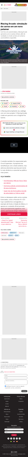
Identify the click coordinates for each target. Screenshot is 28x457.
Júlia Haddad (6, 91)
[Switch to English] (14, 441)
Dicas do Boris (7, 416)
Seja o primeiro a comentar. (8, 97)
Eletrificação (7, 421)
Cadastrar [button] (14, 435)
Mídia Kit (7, 406)
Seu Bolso (11, 235)
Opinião (21, 411)
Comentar (24, 391)
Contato (7, 403)
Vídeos (17, 235)
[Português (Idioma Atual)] (11, 441)
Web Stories (21, 419)
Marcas (21, 398)
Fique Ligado (6, 8)
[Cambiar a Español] (16, 441)
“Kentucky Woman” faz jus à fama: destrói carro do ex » (21, 223)
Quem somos (7, 398)
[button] (21, 5)
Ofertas (21, 421)
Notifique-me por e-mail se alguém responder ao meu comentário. (14, 387)
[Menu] (1, 5)
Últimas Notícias (5, 232)
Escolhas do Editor (13, 232)
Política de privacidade (14, 455)
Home (1, 8)
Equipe (7, 401)
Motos (7, 414)
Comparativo (21, 401)
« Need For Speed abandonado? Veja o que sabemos (7, 222)
